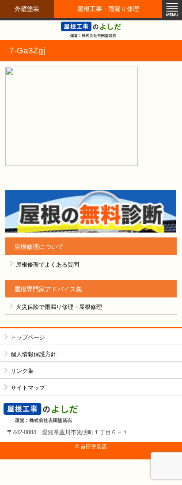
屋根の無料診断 (90, 211)
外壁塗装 (27, 8)
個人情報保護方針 (34, 354)
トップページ (28, 337)
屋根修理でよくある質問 (47, 264)
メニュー (172, 10)
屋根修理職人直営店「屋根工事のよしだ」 (91, 30)
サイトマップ (28, 387)
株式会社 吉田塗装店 (91, 413)
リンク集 (22, 371)
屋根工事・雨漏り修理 (108, 8)
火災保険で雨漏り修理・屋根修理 (59, 307)
